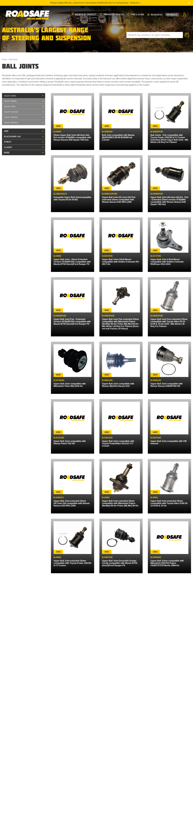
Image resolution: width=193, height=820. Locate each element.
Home (4, 59)
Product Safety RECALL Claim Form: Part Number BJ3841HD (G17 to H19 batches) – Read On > (95, 3)
